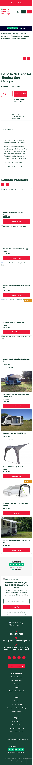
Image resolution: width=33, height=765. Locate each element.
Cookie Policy (16, 725)
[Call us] (29, 11)
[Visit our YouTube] (19, 657)
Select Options (16, 221)
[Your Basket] (18, 11)
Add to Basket (20, 94)
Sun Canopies (17, 36)
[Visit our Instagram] (14, 657)
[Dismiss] (30, 2)
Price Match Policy (16, 732)
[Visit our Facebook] (9, 657)
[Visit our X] (24, 657)
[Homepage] (5, 11)
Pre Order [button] (16, 513)
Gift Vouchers (16, 680)
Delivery (16, 701)
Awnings (15, 34)
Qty (4, 94)
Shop (9, 34)
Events (16, 684)
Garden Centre (16, 677)
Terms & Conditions (16, 728)
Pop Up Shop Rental (16, 691)
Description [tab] (8, 129)
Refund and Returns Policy (16, 708)
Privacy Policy (17, 721)
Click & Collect (16, 704)
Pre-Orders (16, 711)
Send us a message (17, 666)
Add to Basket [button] (16, 295)
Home (3, 34)
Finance (16, 687)
